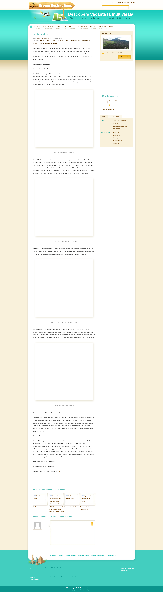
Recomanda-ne (111, 555)
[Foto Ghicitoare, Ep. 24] (116, 48)
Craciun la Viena (114, 101)
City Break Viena (108, 109)
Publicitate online (70, 555)
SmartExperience (58, 568)
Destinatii (37, 26)
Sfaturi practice (117, 138)
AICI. (60, 471)
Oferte (71, 26)
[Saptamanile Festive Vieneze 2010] (88, 501)
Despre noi (52, 555)
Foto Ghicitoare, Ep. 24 (114, 53)
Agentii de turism (82, 26)
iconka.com (93, 590)
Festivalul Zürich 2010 (70, 506)
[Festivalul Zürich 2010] (72, 498)
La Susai (47, 576)
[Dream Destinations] (55, 7)
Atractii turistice (48, 26)
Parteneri (93, 26)
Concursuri (102, 26)
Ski (66, 26)
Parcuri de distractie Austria (48, 43)
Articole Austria (44, 41)
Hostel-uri (116, 143)
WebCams (116, 135)
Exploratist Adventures (44, 38)
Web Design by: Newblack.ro (74, 590)
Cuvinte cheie (115, 116)
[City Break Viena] (40, 498)
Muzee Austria (75, 41)
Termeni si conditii (83, 555)
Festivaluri (116, 132)
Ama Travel (57, 576)
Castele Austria (63, 41)
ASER (51, 568)
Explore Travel (72, 576)
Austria (54, 41)
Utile (103, 116)
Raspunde (124, 57)
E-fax (51, 576)
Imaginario (64, 576)
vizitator (126, 2)
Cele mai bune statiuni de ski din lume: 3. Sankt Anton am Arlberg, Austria (56, 509)
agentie (120, 2)
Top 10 (58, 26)
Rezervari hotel (117, 140)
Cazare (47, 568)
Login (133, 2)
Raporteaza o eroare (97, 555)
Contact (111, 26)
